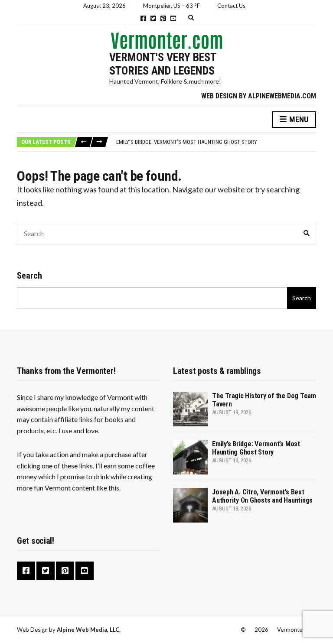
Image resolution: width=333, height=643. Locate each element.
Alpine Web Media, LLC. (89, 629)
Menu (297, 119)
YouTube (173, 18)
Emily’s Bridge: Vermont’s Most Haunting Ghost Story (186, 142)
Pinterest (163, 18)
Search (29, 275)
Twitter (153, 18)
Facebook (143, 18)
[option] (216, 142)
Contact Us (231, 5)
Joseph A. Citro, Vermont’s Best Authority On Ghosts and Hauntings (262, 496)
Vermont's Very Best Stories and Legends (162, 64)
